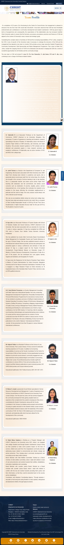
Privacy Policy (14, 534)
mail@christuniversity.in (34, 3)
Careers (59, 3)
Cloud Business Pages (44, 532)
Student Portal (50, 3)
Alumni (43, 3)
